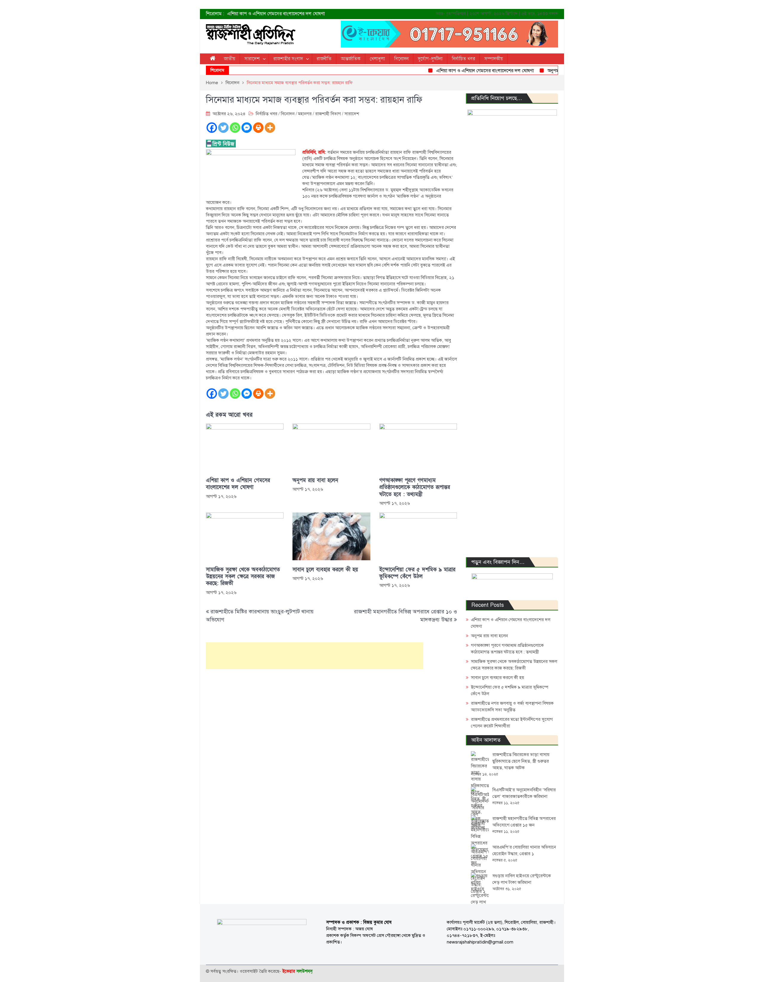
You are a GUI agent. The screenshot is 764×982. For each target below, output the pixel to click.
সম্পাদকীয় (493, 59)
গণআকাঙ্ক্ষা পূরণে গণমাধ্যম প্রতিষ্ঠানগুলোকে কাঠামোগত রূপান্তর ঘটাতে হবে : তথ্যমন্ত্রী (414, 487)
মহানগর (305, 113)
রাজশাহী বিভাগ (328, 113)
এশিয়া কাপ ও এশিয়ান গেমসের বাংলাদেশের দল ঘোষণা (276, 14)
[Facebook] (212, 127)
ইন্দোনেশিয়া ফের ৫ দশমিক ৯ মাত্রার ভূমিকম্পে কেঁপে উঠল (417, 573)
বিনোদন (401, 59)
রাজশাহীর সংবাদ (288, 59)
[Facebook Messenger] (246, 127)
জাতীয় (229, 59)
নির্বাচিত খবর (463, 59)
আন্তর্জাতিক (351, 59)
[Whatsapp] (235, 127)
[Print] (258, 127)
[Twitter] (223, 127)
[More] (270, 127)
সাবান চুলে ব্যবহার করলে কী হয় (325, 569)
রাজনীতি (324, 59)
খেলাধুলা (377, 59)
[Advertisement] (314, 655)
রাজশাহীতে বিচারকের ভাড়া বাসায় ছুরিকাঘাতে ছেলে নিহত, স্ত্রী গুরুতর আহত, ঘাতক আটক (520, 761)
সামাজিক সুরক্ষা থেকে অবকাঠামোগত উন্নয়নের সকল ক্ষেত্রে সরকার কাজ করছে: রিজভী (243, 576)
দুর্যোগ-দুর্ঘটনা (430, 59)
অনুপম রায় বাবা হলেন (549, 71)
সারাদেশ (252, 59)
